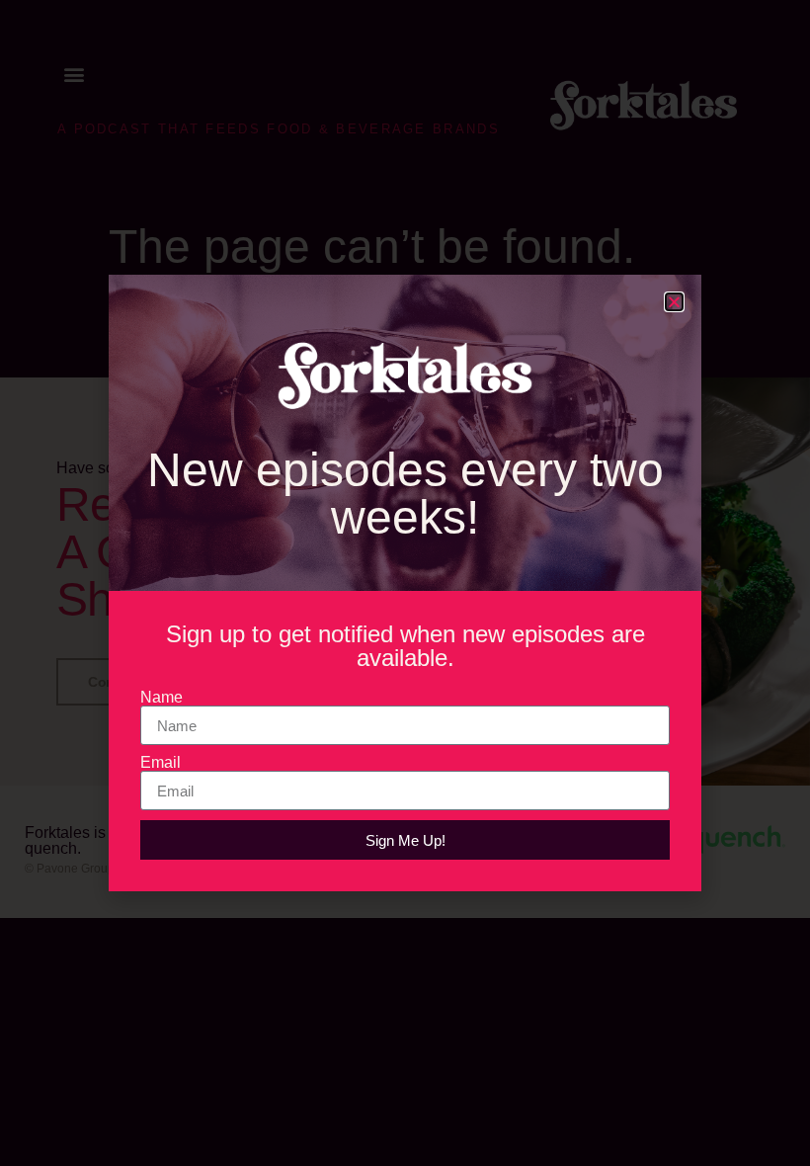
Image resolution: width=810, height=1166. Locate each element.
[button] (674, 301)
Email (160, 763)
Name (161, 698)
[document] (405, 583)
